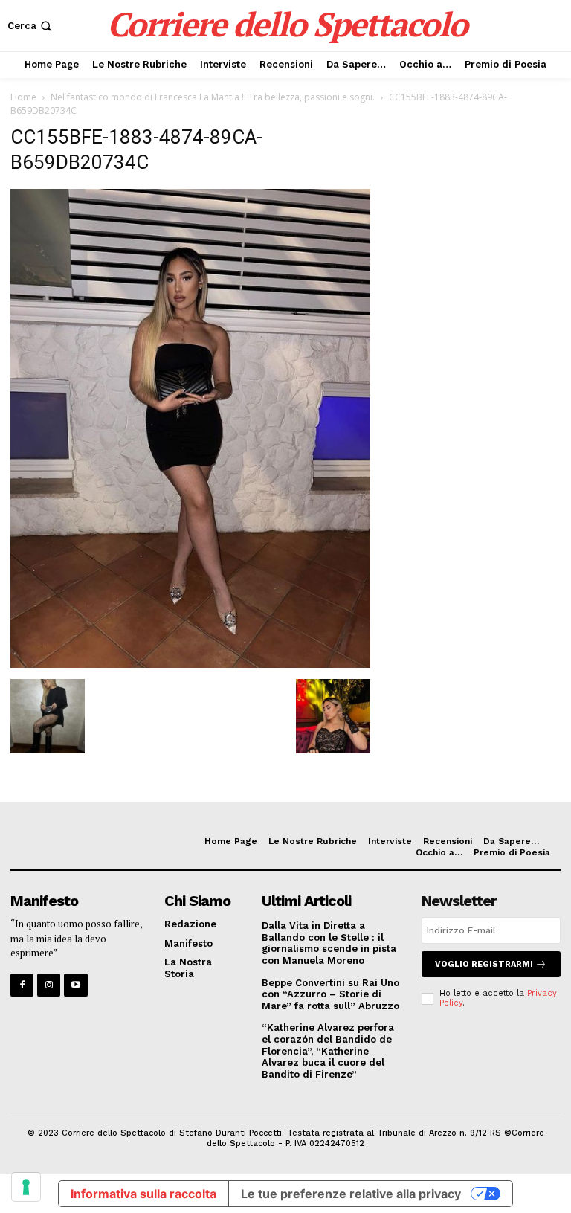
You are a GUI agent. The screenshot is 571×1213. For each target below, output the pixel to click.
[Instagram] (48, 985)
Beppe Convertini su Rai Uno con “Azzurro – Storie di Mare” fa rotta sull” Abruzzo (330, 994)
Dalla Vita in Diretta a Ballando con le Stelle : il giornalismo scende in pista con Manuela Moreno (329, 943)
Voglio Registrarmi (484, 964)
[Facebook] (21, 985)
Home (23, 97)
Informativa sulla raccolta (143, 1193)
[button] (30, 25)
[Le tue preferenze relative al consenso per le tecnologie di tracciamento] (26, 1187)
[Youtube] (75, 985)
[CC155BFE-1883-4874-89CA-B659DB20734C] (190, 663)
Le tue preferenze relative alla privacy (351, 1193)
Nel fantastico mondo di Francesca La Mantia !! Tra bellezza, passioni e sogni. (213, 97)
